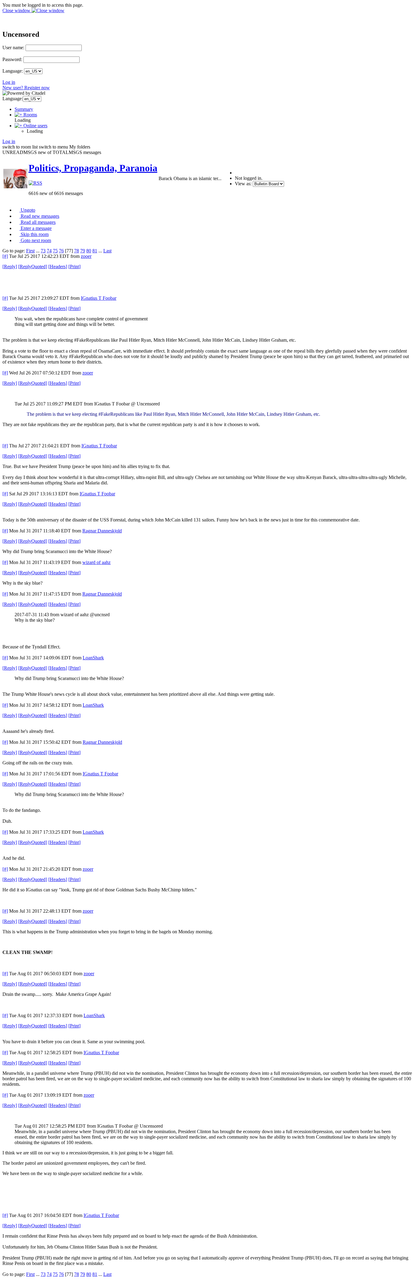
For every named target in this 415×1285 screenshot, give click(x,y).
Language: (12, 70)
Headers (57, 266)
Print (74, 266)
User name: (13, 47)
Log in (8, 82)
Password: (12, 59)
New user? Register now (26, 87)
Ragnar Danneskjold (102, 530)
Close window (17, 10)
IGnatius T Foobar (98, 298)
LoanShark (93, 657)
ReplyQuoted (32, 266)
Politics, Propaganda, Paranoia (93, 167)
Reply (9, 266)
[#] (5, 256)
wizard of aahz (96, 562)
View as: (243, 183)
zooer (86, 256)
